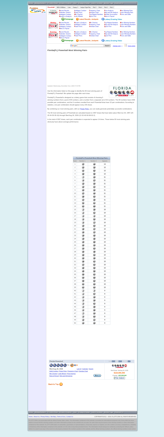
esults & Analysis (65, 16)
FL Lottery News (53, 3)
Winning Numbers (40, 3)
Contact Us (69, 416)
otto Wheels (78, 16)
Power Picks (84, 109)
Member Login (108, 3)
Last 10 (79, 369)
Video (75, 3)
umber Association (110, 14)
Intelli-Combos (53, 371)
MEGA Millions (61, 7)
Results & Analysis (65, 3)
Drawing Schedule (84, 3)
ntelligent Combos (65, 14)
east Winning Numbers (128, 24)
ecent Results (64, 10)
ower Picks (78, 12)
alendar (62, 12)
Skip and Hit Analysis (66, 376)
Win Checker (53, 373)
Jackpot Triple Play (85, 7)
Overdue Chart (83, 371)
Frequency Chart (73, 371)
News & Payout (54, 376)
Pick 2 (111, 7)
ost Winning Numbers (127, 22)
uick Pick (92, 16)
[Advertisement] (37, 46)
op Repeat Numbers (96, 14)
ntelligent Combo (80, 10)
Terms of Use (61, 416)
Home (31, 3)
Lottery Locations (97, 3)
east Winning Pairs (126, 12)
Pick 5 (94, 7)
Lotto (69, 7)
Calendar (85, 369)
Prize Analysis (71, 373)
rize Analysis (109, 10)
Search (68, 12)
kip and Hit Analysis (111, 12)
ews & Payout (109, 16)
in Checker (78, 14)
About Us (36, 416)
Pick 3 (106, 7)
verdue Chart (94, 12)
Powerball (51, 7)
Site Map (53, 416)
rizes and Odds (125, 14)
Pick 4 (100, 7)
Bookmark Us (119, 3)
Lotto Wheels (62, 373)
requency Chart (94, 10)
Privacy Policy (45, 416)
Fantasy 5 (75, 7)
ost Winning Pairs (126, 10)
